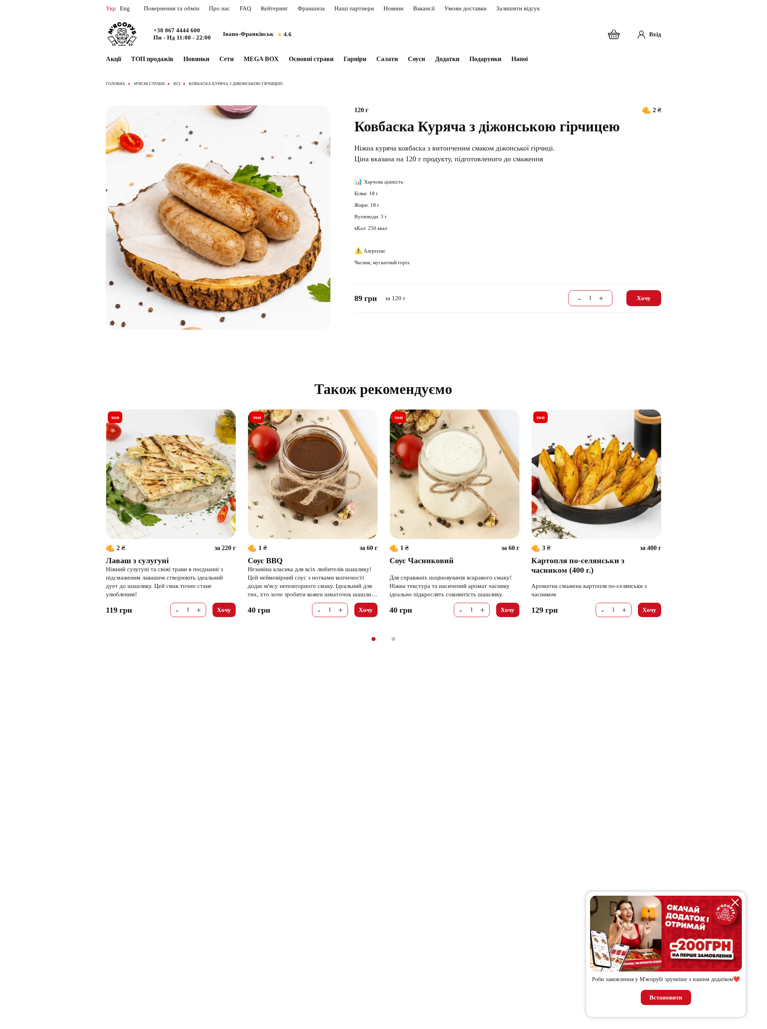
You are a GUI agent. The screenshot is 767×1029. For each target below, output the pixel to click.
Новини (393, 8)
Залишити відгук (518, 8)
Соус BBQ (265, 560)
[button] (374, 639)
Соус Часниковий (421, 560)
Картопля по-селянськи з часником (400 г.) (577, 565)
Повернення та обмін (171, 8)
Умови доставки (465, 8)
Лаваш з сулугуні (137, 560)
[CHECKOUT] (614, 34)
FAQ (245, 8)
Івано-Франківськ (248, 34)
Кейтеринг (274, 8)
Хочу (644, 298)
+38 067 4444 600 (176, 31)
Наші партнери (354, 8)
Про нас (219, 8)
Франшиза (311, 8)
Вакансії (424, 8)
